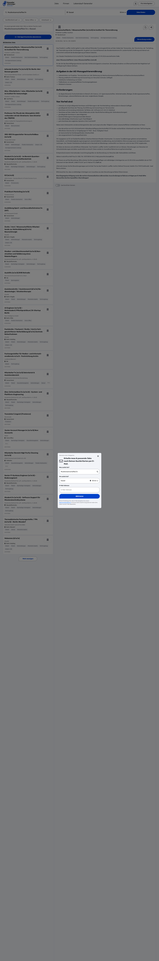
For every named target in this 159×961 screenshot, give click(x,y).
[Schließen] (98, 456)
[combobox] (79, 472)
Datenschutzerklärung (65, 502)
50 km (94, 481)
